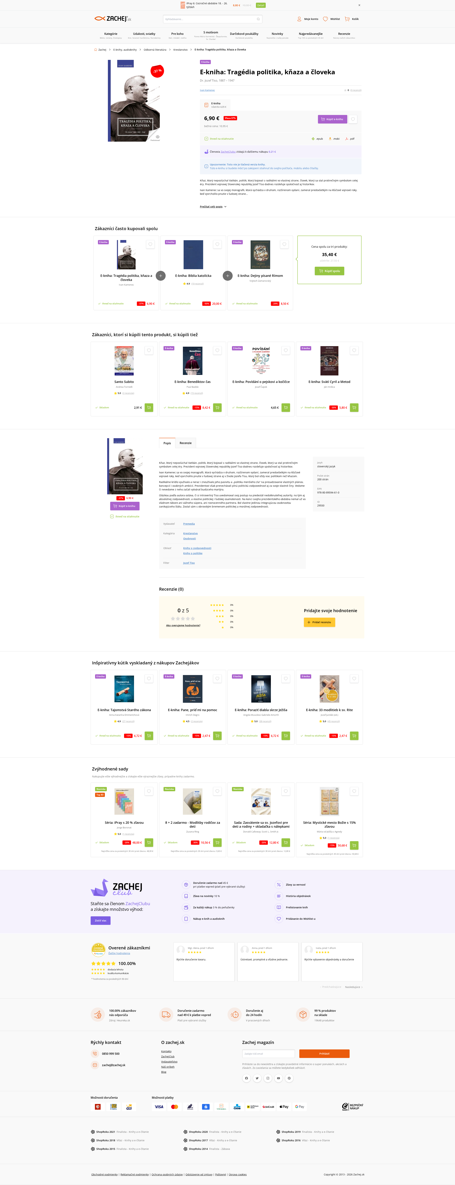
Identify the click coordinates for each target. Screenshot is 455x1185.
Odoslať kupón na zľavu (227, 638)
